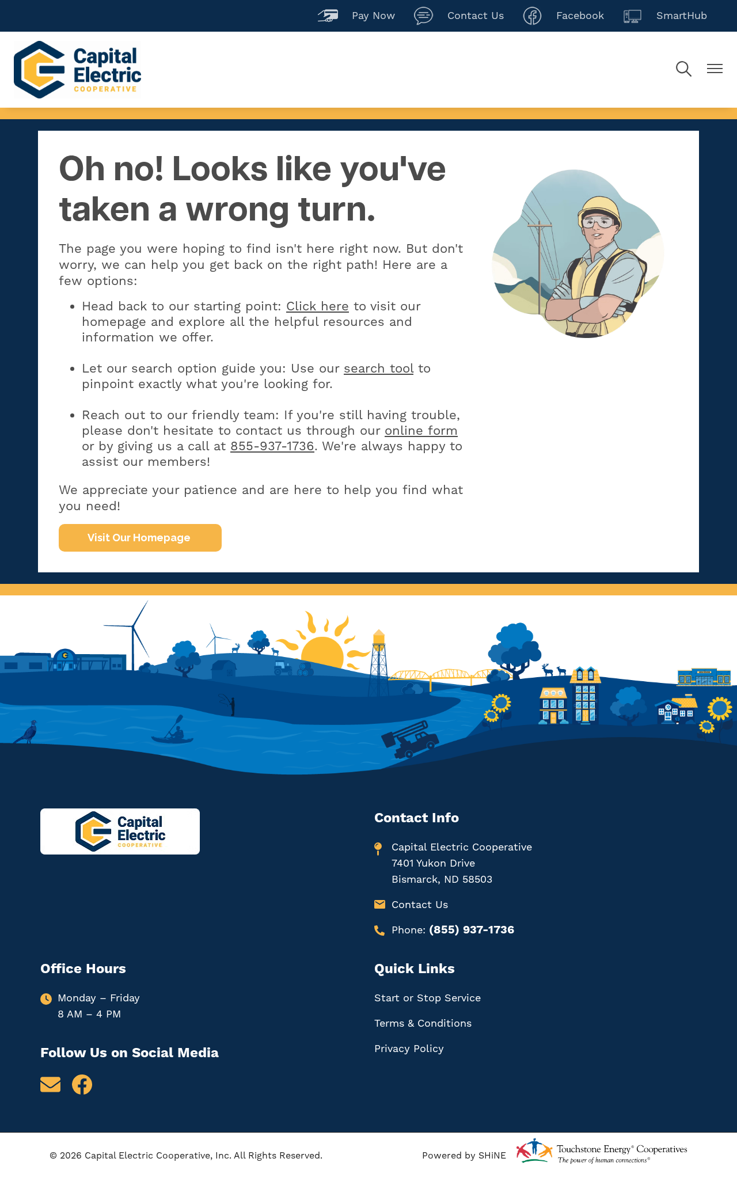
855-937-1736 (272, 446)
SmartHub (664, 14)
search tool (378, 369)
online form (421, 431)
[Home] (77, 69)
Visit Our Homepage (140, 537)
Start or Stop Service (427, 998)
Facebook (563, 14)
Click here (317, 306)
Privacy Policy (409, 1048)
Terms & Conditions (423, 1023)
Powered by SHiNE (464, 1155)
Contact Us (458, 14)
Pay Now (356, 14)
